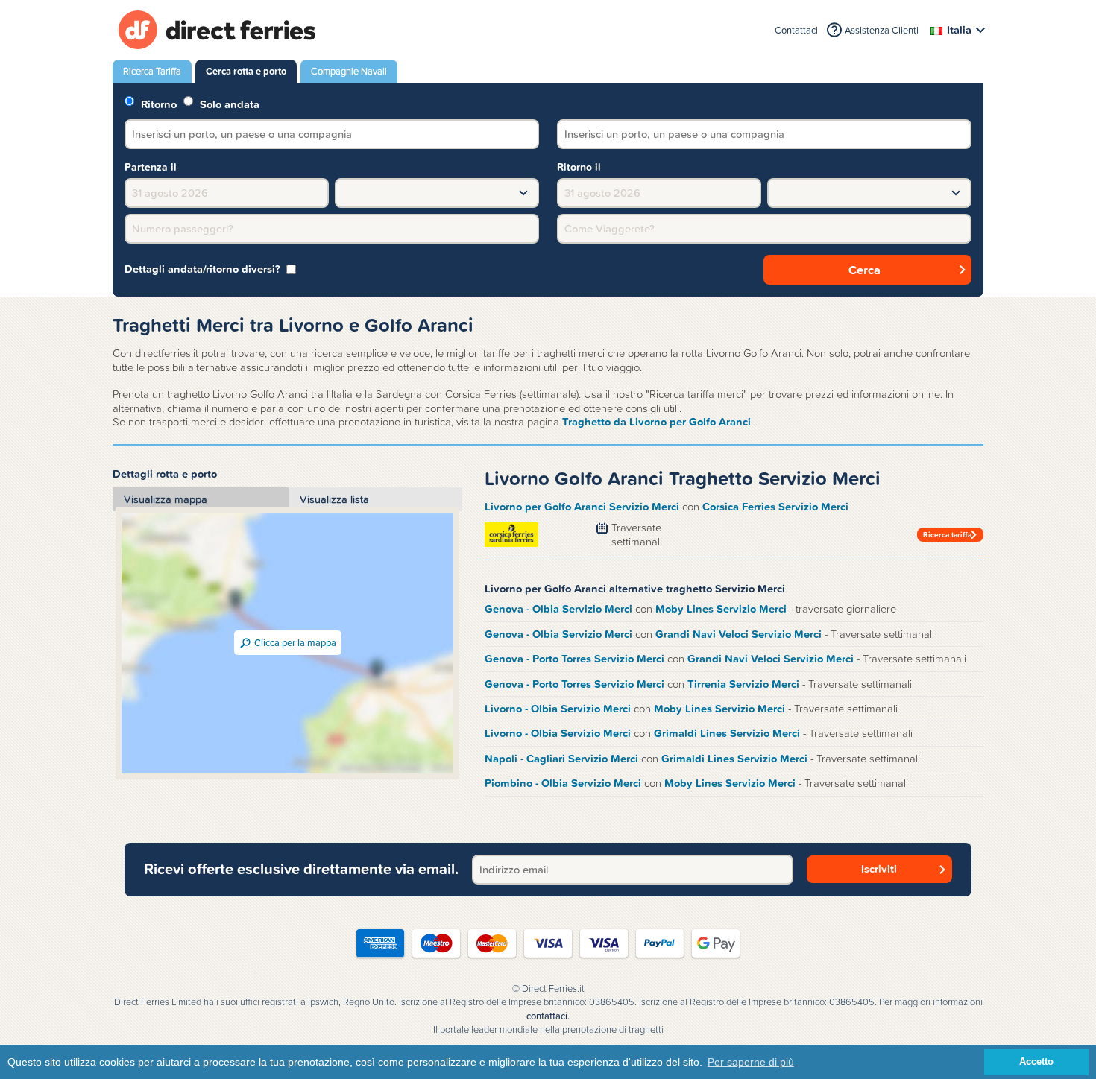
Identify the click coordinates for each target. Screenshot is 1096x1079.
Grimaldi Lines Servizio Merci (727, 733)
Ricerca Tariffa (152, 71)
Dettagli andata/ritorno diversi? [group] (202, 269)
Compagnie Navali (349, 71)
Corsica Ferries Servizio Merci (775, 507)
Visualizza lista (334, 499)
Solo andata (228, 103)
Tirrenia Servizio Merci (743, 684)
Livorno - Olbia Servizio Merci (558, 708)
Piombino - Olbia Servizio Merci (563, 783)
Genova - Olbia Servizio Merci (558, 609)
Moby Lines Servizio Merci (721, 609)
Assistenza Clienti (882, 30)
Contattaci (796, 30)
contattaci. (548, 1016)
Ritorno (157, 103)
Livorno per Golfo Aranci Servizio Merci (582, 507)
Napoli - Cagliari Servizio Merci (561, 758)
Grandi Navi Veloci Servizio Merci (738, 634)
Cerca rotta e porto (246, 71)
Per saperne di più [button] (751, 1062)
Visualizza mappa (165, 499)
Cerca (864, 270)
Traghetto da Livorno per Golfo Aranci (656, 422)
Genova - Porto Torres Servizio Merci (574, 659)
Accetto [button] (1036, 1062)
